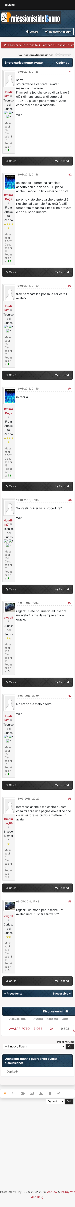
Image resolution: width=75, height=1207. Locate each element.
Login (33, 31)
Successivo (60, 993)
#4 (70, 388)
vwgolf (8, 617)
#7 (70, 695)
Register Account (59, 31)
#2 (70, 174)
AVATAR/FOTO (19, 1029)
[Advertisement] (37, 1141)
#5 (70, 500)
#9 (70, 901)
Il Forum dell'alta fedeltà (23, 45)
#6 (70, 602)
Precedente (14, 993)
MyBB (21, 1191)
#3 (70, 285)
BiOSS (38, 1029)
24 (52, 1029)
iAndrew (52, 1191)
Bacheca (47, 45)
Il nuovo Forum (65, 45)
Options (62, 62)
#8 (70, 798)
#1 (70, 71)
